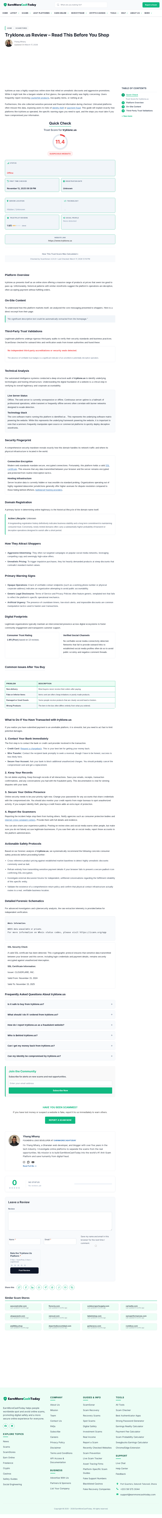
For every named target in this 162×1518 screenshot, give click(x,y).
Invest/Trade (78, 13)
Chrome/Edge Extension (128, 1447)
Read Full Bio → (30, 1166)
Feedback (121, 1474)
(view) (24, 226)
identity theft (58, 108)
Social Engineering (12, 1484)
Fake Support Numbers (94, 1478)
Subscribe (55, 1431)
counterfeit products (39, 98)
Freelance (8, 1463)
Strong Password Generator (130, 1421)
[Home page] (20, 4)
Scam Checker (123, 1410)
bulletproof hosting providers (48, 490)
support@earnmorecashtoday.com (138, 1494)
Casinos (7, 1473)
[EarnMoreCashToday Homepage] (23, 1399)
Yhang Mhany (20, 42)
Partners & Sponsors (60, 1483)
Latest (13, 13)
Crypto (6, 1468)
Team (53, 1415)
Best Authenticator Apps (128, 1415)
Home (5, 13)
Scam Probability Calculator (130, 1437)
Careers (54, 1437)
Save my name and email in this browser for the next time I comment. (95, 1239)
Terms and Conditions (61, 1453)
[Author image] (9, 42)
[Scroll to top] (157, 1507)
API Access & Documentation (58, 1460)
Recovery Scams (91, 1415)
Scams (25, 13)
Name (12, 1239)
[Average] (18, 1265)
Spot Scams (89, 1421)
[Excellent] (25, 1265)
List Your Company (60, 1488)
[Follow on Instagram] (24, 1162)
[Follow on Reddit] (28, 1162)
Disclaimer (55, 1447)
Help (123, 13)
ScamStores (21, 28)
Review (11, 1209)
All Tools (120, 1405)
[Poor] (15, 1265)
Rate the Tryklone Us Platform (21, 1254)
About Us (135, 13)
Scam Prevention (91, 1453)
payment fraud (74, 108)
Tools (113, 13)
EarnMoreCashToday (65, 1140)
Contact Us (56, 1421)
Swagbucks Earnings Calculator (132, 1442)
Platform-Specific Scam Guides (95, 1471)
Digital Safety (90, 1426)
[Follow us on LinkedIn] (11, 1426)
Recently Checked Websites (97, 1447)
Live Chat (121, 1463)
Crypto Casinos (97, 13)
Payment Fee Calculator (128, 1431)
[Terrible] (12, 1265)
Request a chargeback (31, 748)
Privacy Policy (57, 1442)
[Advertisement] (81, 68)
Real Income (89, 1437)
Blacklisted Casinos (93, 1483)
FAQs (52, 1426)
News (6, 1441)
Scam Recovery (91, 1410)
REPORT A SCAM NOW (60, 1120)
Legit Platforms (41, 13)
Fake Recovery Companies (96, 1489)
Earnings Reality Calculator (129, 1426)
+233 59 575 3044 (130, 1489)
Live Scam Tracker (92, 1458)
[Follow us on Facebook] (5, 1426)
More (147, 13)
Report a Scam (151, 5)
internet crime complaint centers (20, 820)
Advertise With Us (59, 1478)
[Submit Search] (59, 5)
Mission (54, 1410)
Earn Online (60, 13)
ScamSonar (89, 1405)
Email (48, 1239)
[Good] (22, 1265)
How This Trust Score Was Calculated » (60, 254)
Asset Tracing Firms (93, 1464)
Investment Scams (92, 1431)
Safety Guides (10, 1479)
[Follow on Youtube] (33, 1162)
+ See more (127, 116)
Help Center (122, 1468)
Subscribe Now (60, 1090)
